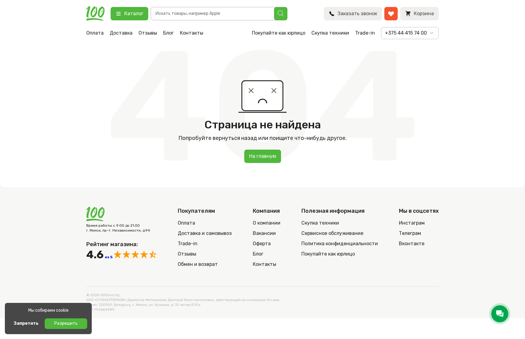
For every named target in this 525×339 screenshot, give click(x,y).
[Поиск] (280, 13)
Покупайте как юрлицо (278, 33)
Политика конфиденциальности (339, 243)
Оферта (262, 243)
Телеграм (410, 233)
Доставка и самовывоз (205, 233)
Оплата (95, 33)
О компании (266, 223)
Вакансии (264, 233)
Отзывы (148, 33)
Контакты (191, 33)
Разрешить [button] (65, 323)
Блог (168, 33)
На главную (262, 156)
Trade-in (365, 33)
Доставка (121, 33)
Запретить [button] (26, 323)
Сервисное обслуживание (332, 233)
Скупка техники (330, 33)
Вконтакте (411, 243)
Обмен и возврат (198, 264)
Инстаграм (412, 223)
